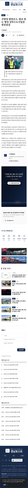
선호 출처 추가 (21, 35)
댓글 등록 (21, 349)
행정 (24, 9)
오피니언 (14, 9)
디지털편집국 (4, 30)
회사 (5, 455)
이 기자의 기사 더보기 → (14, 160)
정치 (20, 9)
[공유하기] (2, 35)
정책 (14, 455)
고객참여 (22, 455)
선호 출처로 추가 (10, 220)
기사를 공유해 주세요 (14, 183)
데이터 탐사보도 (6, 9)
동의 (5, 484)
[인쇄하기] (6, 35)
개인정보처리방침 (13, 481)
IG (6, 460)
